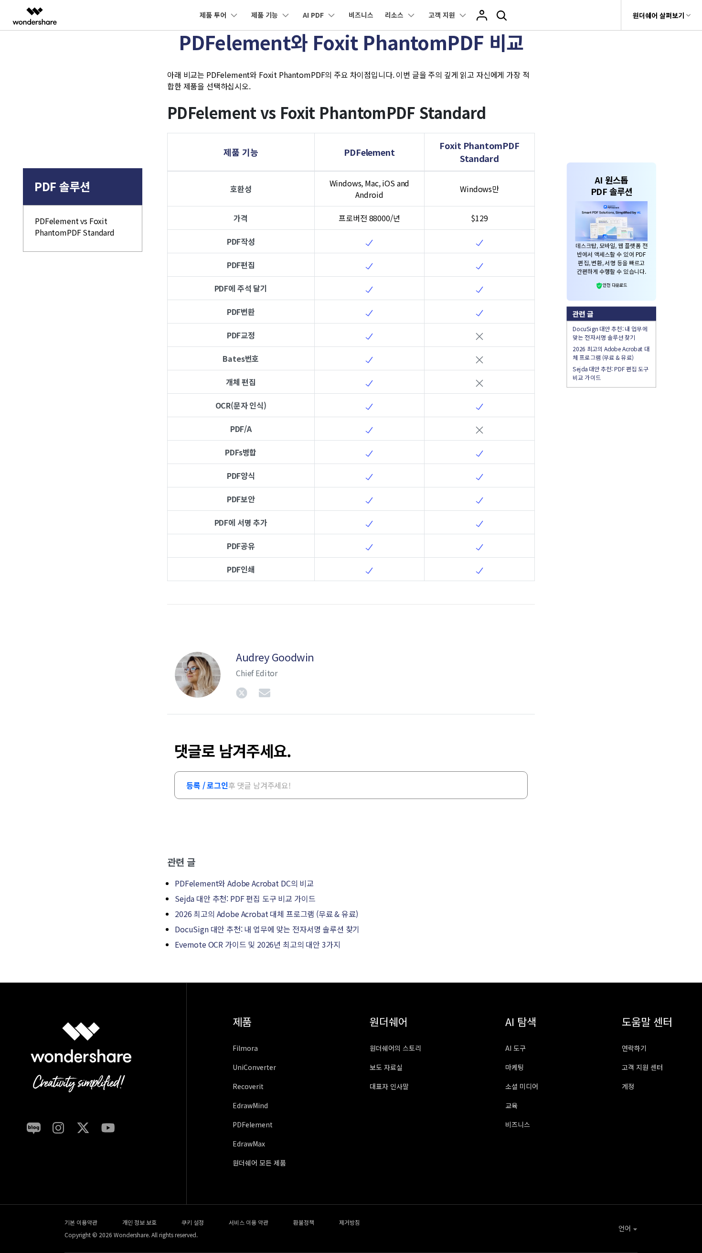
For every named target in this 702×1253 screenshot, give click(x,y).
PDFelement (253, 1124)
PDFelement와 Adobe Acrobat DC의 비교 (244, 883)
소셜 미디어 (521, 1086)
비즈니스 (361, 15)
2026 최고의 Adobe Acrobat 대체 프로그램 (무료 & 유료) (266, 913)
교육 (511, 1105)
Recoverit (248, 1086)
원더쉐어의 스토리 (395, 1048)
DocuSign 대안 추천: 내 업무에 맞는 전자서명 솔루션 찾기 (267, 929)
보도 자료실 (386, 1067)
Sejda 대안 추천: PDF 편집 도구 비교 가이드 (245, 898)
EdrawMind (250, 1105)
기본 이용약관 (80, 1222)
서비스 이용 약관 (248, 1222)
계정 (628, 1086)
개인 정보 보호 (139, 1222)
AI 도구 (515, 1048)
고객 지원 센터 (642, 1067)
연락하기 (634, 1048)
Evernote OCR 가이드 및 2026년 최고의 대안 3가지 (257, 944)
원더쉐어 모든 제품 (259, 1162)
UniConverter (254, 1067)
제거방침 (349, 1222)
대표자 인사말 (389, 1086)
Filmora (245, 1048)
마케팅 (514, 1067)
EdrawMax (249, 1143)
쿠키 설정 (192, 1222)
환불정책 (303, 1222)
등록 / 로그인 (207, 785)
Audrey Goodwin (275, 656)
